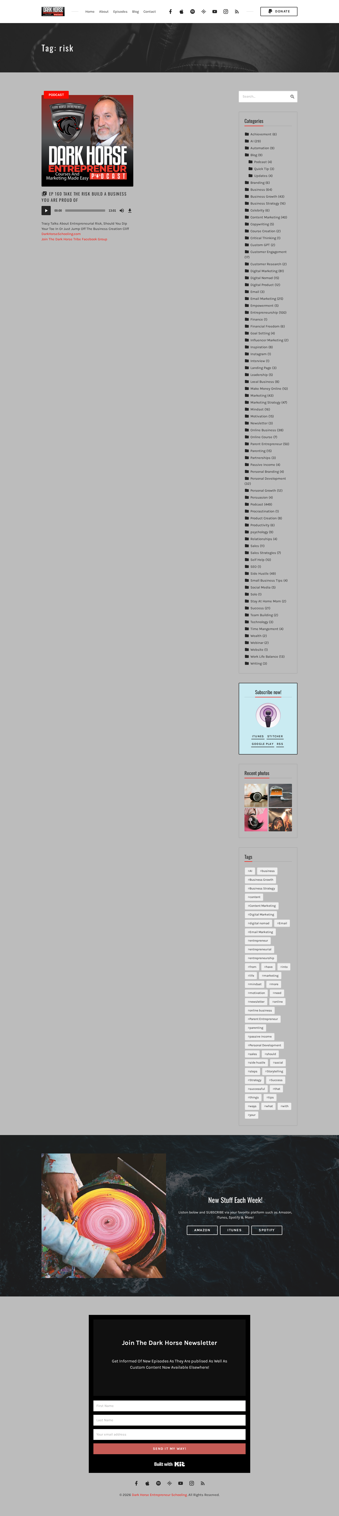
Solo (253, 594)
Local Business (262, 382)
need (277, 993)
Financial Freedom (265, 326)
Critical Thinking (263, 238)
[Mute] (121, 210)
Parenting (257, 451)
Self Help (257, 560)
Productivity (259, 525)
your (253, 1115)
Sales (254, 546)
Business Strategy (264, 203)
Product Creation (263, 518)
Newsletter (259, 423)
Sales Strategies (263, 553)
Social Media (260, 587)
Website (256, 650)
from (253, 967)
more (274, 984)
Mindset (257, 409)
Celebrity (257, 210)
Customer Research (265, 264)
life (252, 975)
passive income (261, 1036)
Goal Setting (260, 333)
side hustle (257, 1062)
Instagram (258, 354)
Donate (282, 11)
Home (90, 11)
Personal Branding (264, 472)
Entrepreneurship (264, 312)
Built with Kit (169, 1464)
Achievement (260, 134)
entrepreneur (259, 940)
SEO (253, 567)
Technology (259, 622)
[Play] (46, 210)
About (104, 11)
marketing (271, 975)
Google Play (263, 744)
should (271, 1054)
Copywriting (259, 224)
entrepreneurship (262, 958)
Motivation (259, 416)
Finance (256, 319)
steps (253, 1071)
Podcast (56, 95)
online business (261, 1010)
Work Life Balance (264, 656)
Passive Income (262, 465)
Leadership (259, 375)
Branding (257, 183)
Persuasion (259, 497)
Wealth (256, 636)
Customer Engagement (268, 252)
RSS (280, 744)
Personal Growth (263, 490)
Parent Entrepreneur (266, 444)
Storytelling (275, 1071)
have (269, 967)
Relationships (261, 539)
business (268, 871)
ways (253, 1106)
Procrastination (262, 511)
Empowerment (262, 305)
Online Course (261, 437)
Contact (149, 11)
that (277, 1089)
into (285, 967)
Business (257, 189)
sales (253, 1054)
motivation (257, 993)
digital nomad (259, 923)
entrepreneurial (260, 949)
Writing (256, 663)
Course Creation (262, 231)
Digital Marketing (263, 271)
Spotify (267, 1230)
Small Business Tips (266, 580)
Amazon (202, 1230)
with (285, 1106)
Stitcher (275, 736)
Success (257, 608)
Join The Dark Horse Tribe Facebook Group (74, 239)
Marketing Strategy (265, 402)
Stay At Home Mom (265, 601)
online (278, 1001)
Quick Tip (261, 169)
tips (271, 1097)
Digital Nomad (261, 278)
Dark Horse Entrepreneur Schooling (159, 1495)
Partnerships (260, 458)
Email (254, 292)
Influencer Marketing (266, 340)
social (279, 1062)
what (269, 1106)
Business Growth (263, 196)
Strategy (255, 1080)
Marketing (258, 395)
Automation (259, 148)
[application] (87, 210)
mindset (256, 984)
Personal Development (268, 478)
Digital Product (262, 285)
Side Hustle (259, 573)
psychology (259, 532)
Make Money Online (265, 388)
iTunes (258, 736)
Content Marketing (265, 217)
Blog (135, 11)
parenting (256, 1027)
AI (251, 141)
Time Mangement (264, 629)
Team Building (261, 615)
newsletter (257, 1001)
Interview (257, 361)
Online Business (263, 430)
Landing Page (260, 368)
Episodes (120, 11)
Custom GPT (260, 245)
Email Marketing (263, 299)
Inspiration (259, 347)
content (255, 897)
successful (257, 1089)
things (254, 1097)
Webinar (256, 643)
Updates (261, 176)
